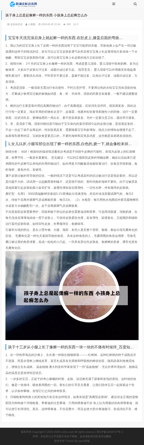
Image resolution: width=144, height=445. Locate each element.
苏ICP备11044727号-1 (110, 431)
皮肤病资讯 (16, 24)
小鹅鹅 (31, 24)
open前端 (84, 440)
